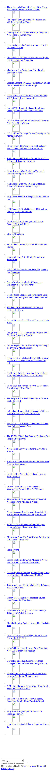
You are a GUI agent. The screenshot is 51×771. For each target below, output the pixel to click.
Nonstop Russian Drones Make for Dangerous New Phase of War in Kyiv (27, 33)
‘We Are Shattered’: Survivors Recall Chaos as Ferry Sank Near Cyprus (28, 121)
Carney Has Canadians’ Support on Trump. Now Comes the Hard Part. (26, 599)
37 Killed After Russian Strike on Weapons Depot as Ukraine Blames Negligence (26, 525)
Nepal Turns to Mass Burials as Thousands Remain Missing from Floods (26, 172)
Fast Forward (13, 550)
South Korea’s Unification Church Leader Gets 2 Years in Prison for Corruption (28, 159)
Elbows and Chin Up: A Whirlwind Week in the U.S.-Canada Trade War (28, 538)
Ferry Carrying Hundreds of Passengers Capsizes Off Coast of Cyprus (24, 283)
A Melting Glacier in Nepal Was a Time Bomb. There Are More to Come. (28, 687)
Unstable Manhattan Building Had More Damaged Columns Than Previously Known (27, 662)
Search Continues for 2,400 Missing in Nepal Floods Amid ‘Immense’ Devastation (27, 561)
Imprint (41, 766)
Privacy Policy (7, 768)
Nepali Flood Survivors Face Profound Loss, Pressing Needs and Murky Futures (27, 674)
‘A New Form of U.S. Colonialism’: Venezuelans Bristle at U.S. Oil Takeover (25, 487)
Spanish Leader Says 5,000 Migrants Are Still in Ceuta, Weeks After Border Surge (28, 84)
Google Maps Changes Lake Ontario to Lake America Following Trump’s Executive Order (27, 296)
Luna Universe (30, 766)
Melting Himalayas (15, 234)
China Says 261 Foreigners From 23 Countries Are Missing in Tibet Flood (27, 387)
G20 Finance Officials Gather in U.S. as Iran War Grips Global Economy (27, 210)
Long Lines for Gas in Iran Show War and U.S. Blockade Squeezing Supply (28, 334)
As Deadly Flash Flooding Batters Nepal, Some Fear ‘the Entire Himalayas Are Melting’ (28, 573)
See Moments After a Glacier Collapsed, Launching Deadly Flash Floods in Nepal (25, 700)
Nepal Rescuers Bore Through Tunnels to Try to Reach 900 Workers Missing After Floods (27, 513)
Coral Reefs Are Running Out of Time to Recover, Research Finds (25, 222)
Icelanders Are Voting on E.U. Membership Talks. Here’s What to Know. (26, 611)
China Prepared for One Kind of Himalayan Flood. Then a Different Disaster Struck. (26, 147)
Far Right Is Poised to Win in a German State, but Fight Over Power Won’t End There (27, 374)
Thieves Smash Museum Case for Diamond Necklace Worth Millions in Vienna (26, 500)
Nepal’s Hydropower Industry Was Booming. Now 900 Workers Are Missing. (27, 649)
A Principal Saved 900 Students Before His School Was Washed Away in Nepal (26, 185)
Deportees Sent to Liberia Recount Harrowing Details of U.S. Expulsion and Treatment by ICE (27, 360)
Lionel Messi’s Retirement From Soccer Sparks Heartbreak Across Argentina (28, 58)
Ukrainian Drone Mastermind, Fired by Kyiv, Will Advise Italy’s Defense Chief (27, 96)
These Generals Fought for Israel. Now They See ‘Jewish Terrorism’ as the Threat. (27, 8)
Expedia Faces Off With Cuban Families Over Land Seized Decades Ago (27, 424)
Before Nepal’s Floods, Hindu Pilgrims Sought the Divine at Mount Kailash (28, 346)
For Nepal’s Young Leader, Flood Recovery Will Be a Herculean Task (26, 21)
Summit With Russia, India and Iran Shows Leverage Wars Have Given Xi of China (26, 109)
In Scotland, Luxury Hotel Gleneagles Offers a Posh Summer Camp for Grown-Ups (28, 412)
